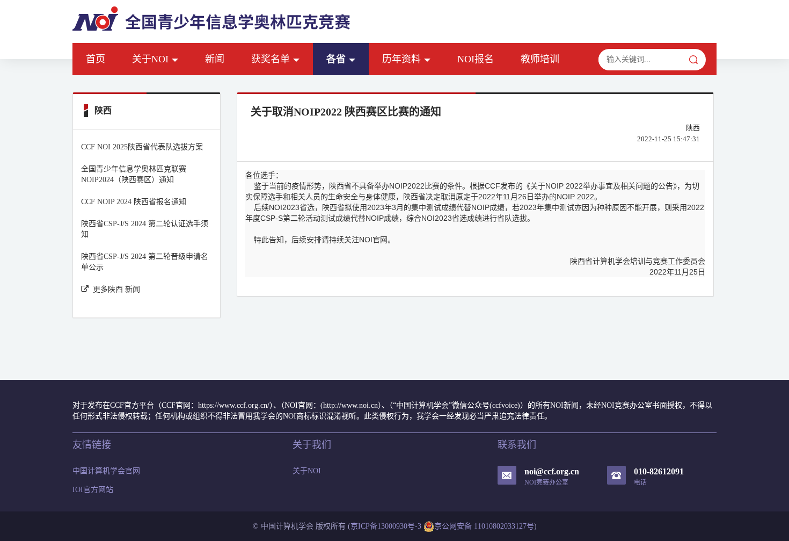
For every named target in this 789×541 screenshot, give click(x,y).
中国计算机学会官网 (106, 471)
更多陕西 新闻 (116, 289)
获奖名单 (270, 59)
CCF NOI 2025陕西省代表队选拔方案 (142, 147)
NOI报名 (475, 59)
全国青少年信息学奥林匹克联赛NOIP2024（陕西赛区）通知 (133, 174)
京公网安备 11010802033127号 (484, 526)
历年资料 (401, 59)
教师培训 (540, 59)
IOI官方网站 (92, 490)
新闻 (214, 59)
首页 (95, 59)
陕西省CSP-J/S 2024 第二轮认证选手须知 (144, 229)
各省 (336, 59)
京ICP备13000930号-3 (385, 526)
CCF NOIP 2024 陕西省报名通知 (133, 202)
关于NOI (150, 59)
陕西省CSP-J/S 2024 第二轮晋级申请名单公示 (144, 262)
